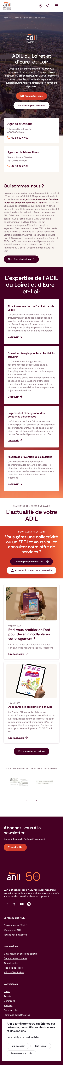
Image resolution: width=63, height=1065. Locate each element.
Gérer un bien (11, 1010)
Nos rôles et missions (19, 259)
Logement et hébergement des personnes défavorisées (26, 414)
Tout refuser (40, 1046)
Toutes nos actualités (15, 934)
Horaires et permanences (31, 105)
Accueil (7, 17)
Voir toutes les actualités (31, 751)
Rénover (8, 1005)
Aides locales (11, 963)
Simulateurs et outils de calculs (20, 953)
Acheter (8, 996)
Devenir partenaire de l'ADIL (30, 561)
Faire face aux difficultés (17, 1014)
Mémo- (14, 972)
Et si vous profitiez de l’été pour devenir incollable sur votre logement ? (29, 634)
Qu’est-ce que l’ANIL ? (16, 925)
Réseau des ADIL (13, 930)
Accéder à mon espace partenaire (33, 570)
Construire (9, 1000)
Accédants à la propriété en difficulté (30, 707)
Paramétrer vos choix (21, 1053)
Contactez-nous (34, 95)
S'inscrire (13, 847)
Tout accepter (18, 1046)
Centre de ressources (15, 958)
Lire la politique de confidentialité (23, 1037)
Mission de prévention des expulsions (30, 457)
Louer (7, 991)
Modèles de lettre (13, 967)
